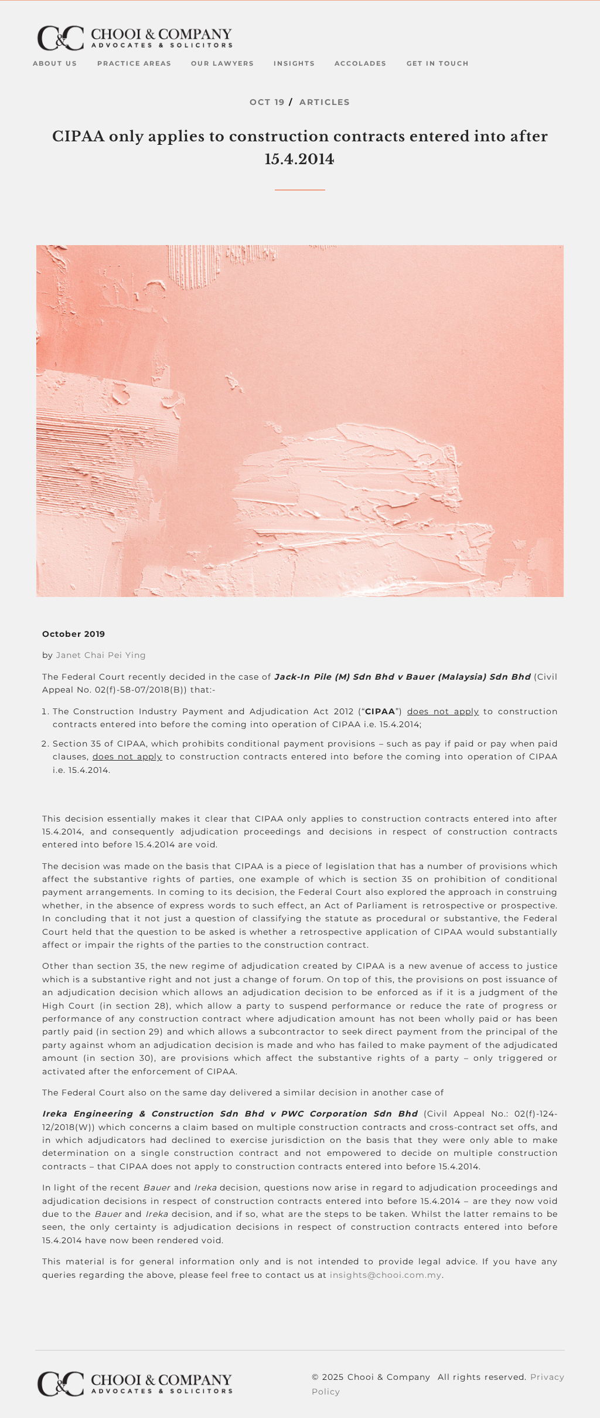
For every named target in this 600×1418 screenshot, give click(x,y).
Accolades (361, 63)
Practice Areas (134, 63)
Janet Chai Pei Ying (101, 655)
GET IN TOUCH (438, 63)
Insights (294, 63)
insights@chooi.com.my (386, 1275)
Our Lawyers (222, 63)
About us (55, 63)
